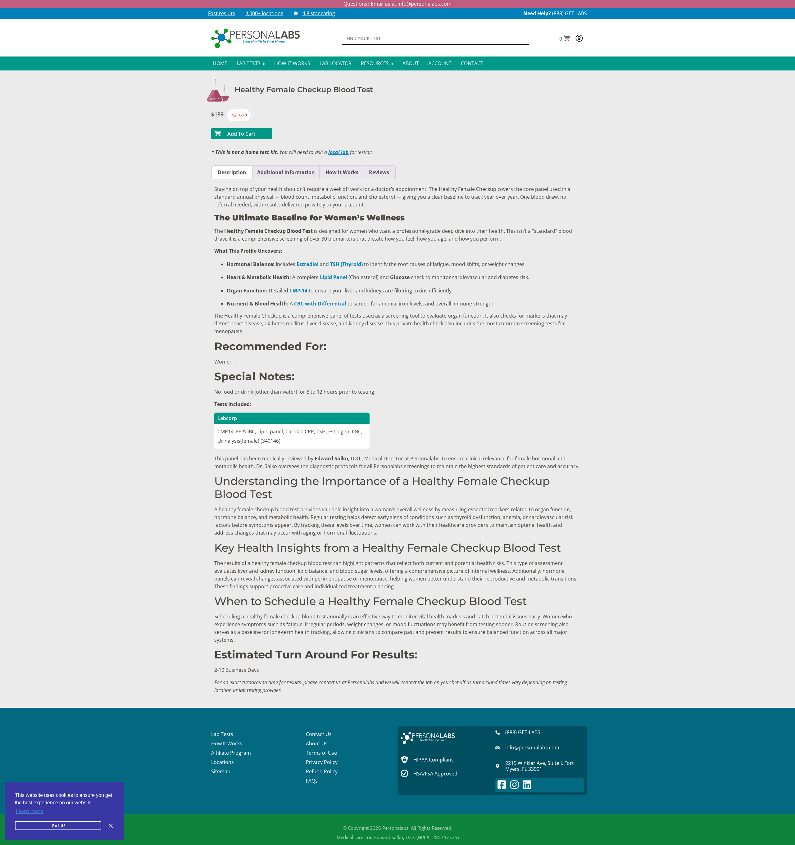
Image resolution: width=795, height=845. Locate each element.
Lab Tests (249, 63)
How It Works (292, 63)
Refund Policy (322, 771)
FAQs (312, 780)
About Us (317, 743)
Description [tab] (232, 172)
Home (220, 63)
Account (440, 63)
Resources (375, 63)
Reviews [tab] (379, 172)
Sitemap (220, 771)
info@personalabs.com (425, 3)
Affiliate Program (231, 752)
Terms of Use (321, 752)
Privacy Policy (322, 762)
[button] (565, 38)
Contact (472, 63)
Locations (222, 762)
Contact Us (319, 734)
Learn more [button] (29, 811)
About (410, 63)
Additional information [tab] (286, 172)
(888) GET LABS (569, 13)
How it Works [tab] (341, 172)
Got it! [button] (58, 826)
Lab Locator (336, 63)
